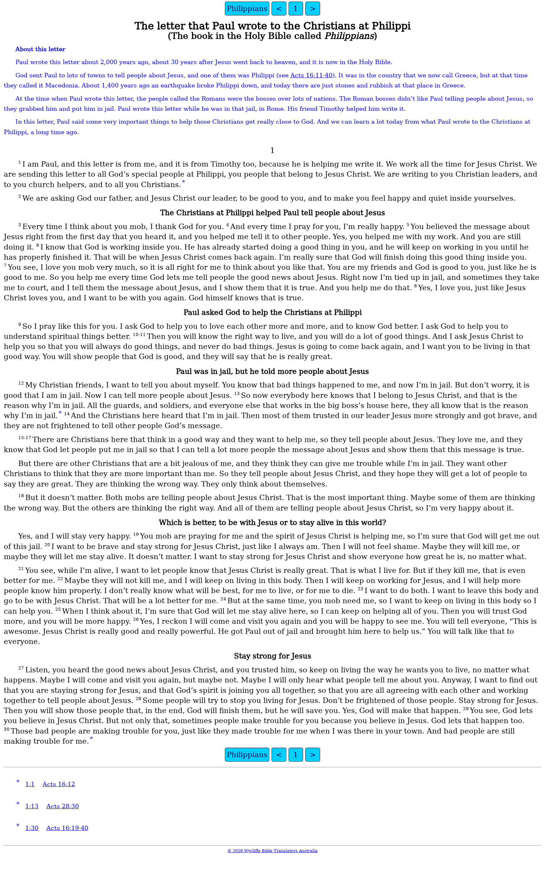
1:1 (30, 784)
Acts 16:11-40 (311, 75)
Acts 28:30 (62, 806)
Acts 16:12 (59, 784)
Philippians (247, 8)
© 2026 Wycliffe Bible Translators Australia (272, 850)
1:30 (31, 828)
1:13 (31, 806)
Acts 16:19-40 (67, 828)
